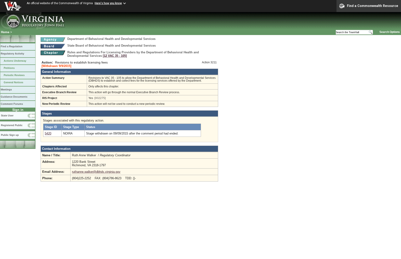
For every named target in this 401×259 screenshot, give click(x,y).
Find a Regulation (12, 46)
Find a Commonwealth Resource (372, 6)
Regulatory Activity (12, 53)
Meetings (6, 89)
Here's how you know (108, 3)
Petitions (9, 68)
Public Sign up (10, 135)
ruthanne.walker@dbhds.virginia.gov (96, 171)
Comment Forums (12, 103)
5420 (48, 133)
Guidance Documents (14, 96)
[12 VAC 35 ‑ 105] (115, 56)
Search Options (389, 32)
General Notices (13, 82)
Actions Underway (15, 60)
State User (7, 115)
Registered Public (12, 125)
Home (5, 32)
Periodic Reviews (14, 75)
